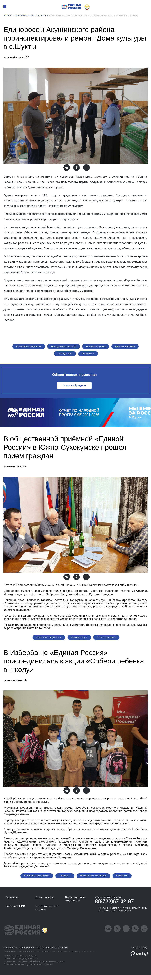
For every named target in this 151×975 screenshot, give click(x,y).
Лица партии (44, 897)
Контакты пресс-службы (46, 907)
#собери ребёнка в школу (93, 876)
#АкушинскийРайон (125, 346)
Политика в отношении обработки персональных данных (34, 961)
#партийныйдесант (95, 346)
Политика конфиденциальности (20, 958)
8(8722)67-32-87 (114, 901)
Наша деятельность (24, 15)
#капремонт (88, 353)
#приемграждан (79, 637)
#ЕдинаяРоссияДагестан (28, 346)
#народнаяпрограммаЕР (63, 346)
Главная (7, 15)
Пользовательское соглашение (20, 955)
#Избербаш (122, 876)
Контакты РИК (15, 906)
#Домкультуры (65, 353)
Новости (41, 15)
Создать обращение (74, 385)
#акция (64, 876)
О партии (12, 897)
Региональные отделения (75, 899)
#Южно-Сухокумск (106, 637)
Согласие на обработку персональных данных (27, 964)
